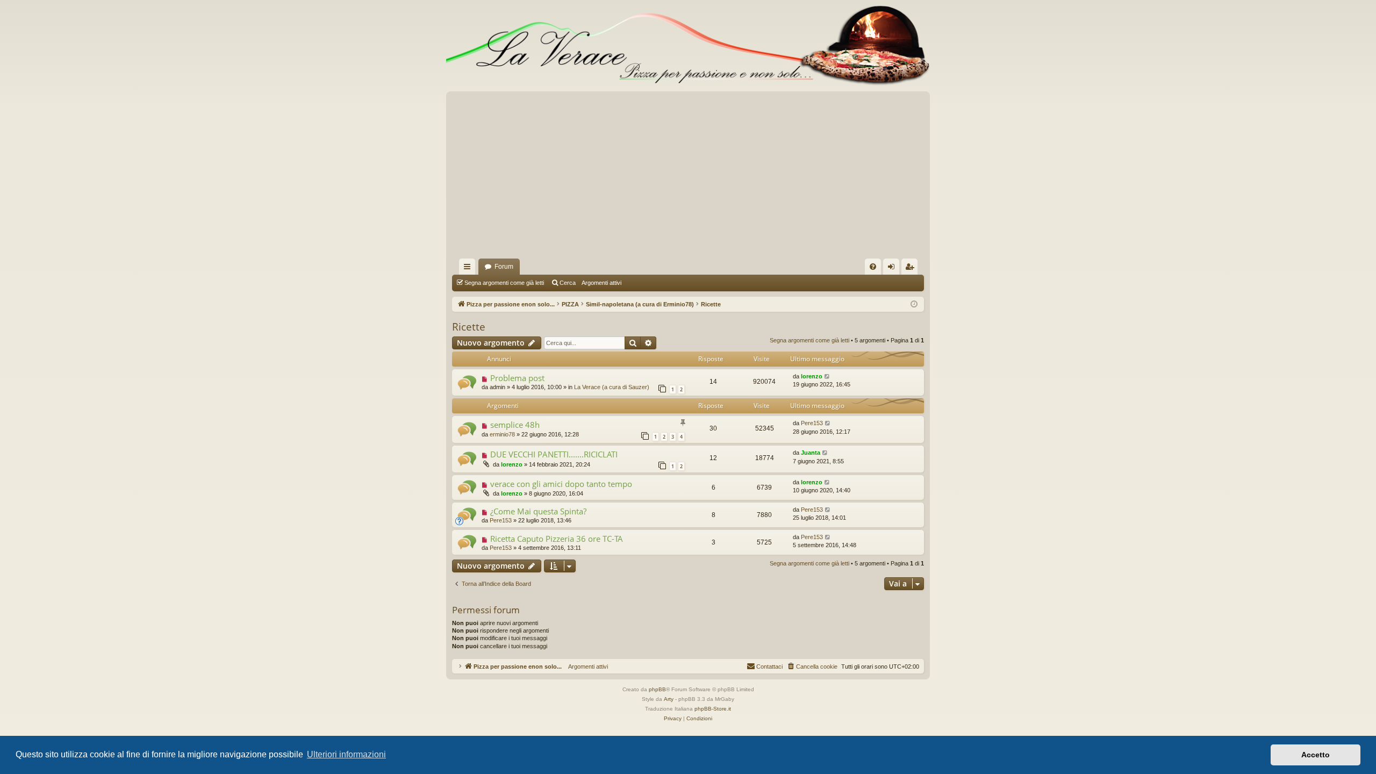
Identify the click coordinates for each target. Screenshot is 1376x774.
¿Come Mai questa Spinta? (538, 511)
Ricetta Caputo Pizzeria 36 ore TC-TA (556, 538)
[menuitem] (873, 267)
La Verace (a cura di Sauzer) (611, 387)
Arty (668, 699)
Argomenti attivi (601, 283)
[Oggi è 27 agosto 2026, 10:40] (914, 304)
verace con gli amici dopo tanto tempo (561, 483)
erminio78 (502, 434)
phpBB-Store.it (712, 709)
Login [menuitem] (893, 269)
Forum (503, 266)
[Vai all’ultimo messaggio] (827, 376)
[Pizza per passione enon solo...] (688, 45)
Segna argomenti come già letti (504, 283)
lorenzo (811, 376)
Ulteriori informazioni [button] (346, 754)
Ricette (468, 327)
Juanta (810, 452)
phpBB (657, 689)
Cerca (568, 283)
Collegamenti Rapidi (469, 269)
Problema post (517, 377)
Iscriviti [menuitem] (912, 269)
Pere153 (812, 423)
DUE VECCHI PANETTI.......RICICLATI (554, 454)
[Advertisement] (688, 178)
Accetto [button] (1315, 754)
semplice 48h (515, 424)
